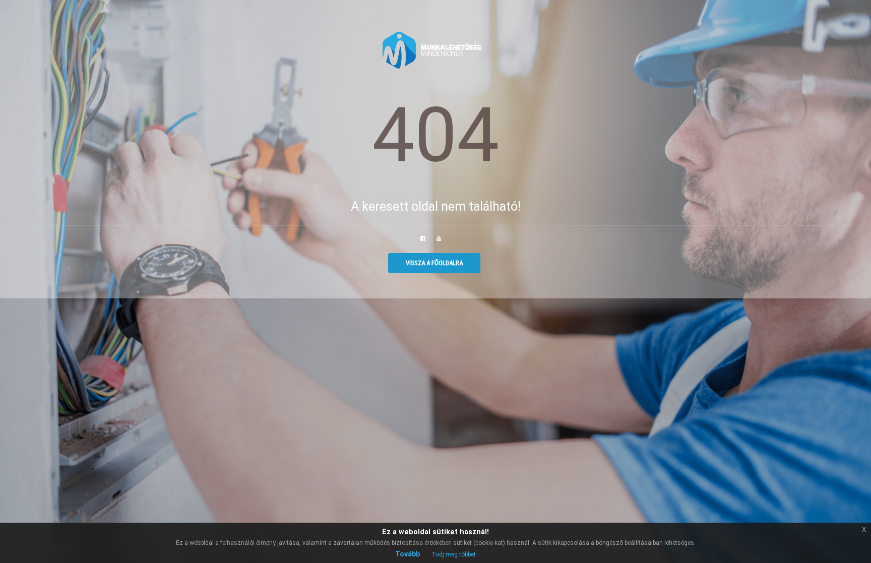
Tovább (407, 554)
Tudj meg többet (453, 554)
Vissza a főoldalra (434, 263)
